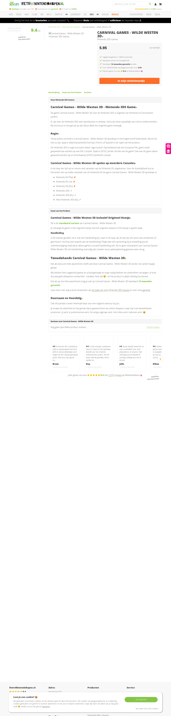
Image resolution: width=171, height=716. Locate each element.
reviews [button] (153, 9)
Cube (34, 14)
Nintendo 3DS (54, 27)
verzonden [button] (22, 9)
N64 (27, 14)
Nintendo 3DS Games (71, 27)
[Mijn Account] (155, 4)
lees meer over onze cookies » (147, 708)
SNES (18, 14)
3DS (92, 14)
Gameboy (76, 14)
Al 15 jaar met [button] (69, 9)
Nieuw (105, 14)
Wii (41, 14)
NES (11, 14)
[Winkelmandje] (160, 4)
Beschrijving (54, 92)
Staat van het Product (71, 92)
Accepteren (141, 699)
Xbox (148, 14)
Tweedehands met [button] (47, 9)
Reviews (88, 92)
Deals (115, 14)
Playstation (136, 14)
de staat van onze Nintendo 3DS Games (110, 290)
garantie (146, 290)
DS (85, 14)
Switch (59, 14)
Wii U (49, 14)
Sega (157, 14)
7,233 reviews (114, 375)
